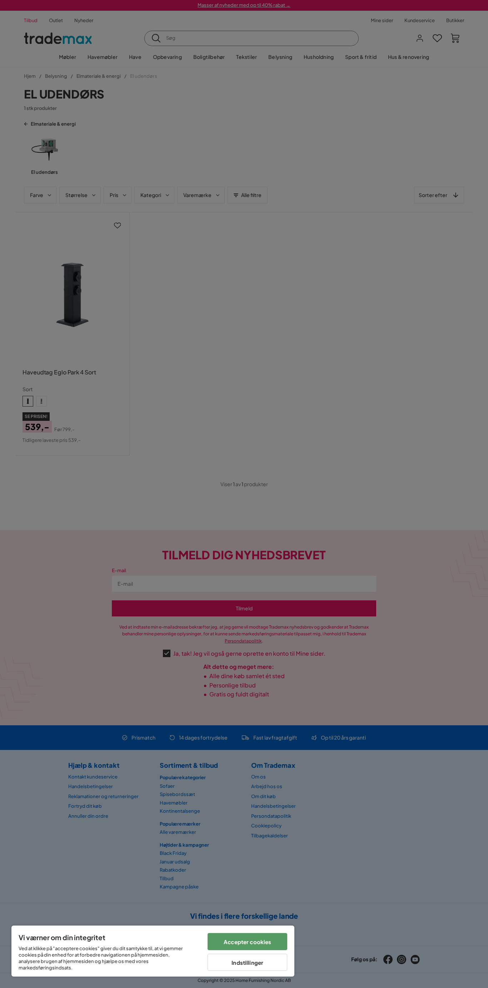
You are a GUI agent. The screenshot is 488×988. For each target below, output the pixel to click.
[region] (152, 951)
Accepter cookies (247, 941)
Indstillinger (247, 962)
